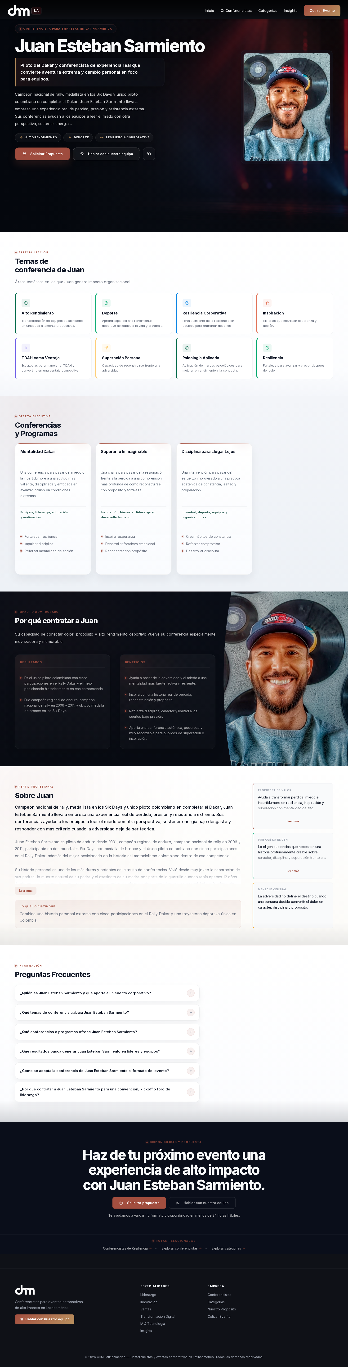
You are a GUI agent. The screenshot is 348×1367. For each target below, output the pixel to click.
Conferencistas (238, 10)
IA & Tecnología (152, 1324)
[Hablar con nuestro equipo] (335, 1339)
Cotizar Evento (322, 10)
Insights (290, 10)
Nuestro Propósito (222, 1309)
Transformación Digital (157, 1316)
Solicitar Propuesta (46, 154)
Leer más (25, 890)
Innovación (148, 1302)
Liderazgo (148, 1295)
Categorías (267, 10)
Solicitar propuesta (143, 1203)
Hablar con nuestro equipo (110, 154)
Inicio (209, 10)
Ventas (145, 1309)
